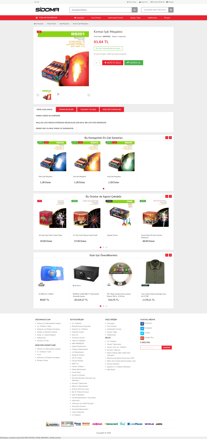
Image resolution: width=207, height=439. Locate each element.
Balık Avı (75, 364)
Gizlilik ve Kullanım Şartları (47, 332)
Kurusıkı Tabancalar (79, 383)
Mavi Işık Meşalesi (45, 176)
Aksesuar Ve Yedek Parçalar (83, 403)
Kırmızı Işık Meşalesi (80, 24)
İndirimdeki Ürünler (115, 18)
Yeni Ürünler (96, 18)
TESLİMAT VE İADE (88, 109)
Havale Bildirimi (158, 2)
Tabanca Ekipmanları (80, 349)
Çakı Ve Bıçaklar (78, 395)
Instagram (148, 328)
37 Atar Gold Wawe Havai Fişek (85, 235)
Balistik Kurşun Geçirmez (81, 326)
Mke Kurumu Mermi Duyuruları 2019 (120, 358)
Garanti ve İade (43, 340)
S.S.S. (39, 355)
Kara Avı (75, 335)
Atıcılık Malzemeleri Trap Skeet (84, 398)
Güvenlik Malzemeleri (80, 409)
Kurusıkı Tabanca (113, 350)
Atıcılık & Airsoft (78, 338)
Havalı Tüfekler (78, 366)
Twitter (147, 333)
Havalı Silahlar (77, 361)
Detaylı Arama (42, 360)
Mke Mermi (111, 370)
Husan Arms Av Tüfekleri (116, 347)
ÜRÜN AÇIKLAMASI (44, 109)
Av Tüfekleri (76, 323)
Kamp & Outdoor (78, 355)
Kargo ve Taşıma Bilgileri (46, 335)
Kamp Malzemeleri (79, 369)
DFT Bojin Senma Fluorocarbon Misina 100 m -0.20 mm (119, 295)
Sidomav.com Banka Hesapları (48, 329)
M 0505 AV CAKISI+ (46, 294)
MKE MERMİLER (78, 343)
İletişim (171, 2)
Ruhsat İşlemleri (113, 364)
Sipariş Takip (135, 18)
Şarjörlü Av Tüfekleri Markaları (118, 367)
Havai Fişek (51, 24)
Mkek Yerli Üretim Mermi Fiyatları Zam (121, 361)
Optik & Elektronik (79, 346)
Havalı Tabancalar (114, 344)
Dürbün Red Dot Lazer (80, 389)
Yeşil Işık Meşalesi (114, 176)
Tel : (38, 2)
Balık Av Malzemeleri (80, 386)
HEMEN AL (135, 62)
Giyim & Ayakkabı (78, 340)
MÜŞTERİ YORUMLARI (112, 109)
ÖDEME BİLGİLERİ (66, 109)
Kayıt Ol (144, 2)
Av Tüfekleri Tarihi (44, 326)
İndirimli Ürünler (78, 332)
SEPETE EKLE (113, 62)
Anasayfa (80, 18)
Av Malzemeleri (78, 352)
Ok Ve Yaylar (77, 358)
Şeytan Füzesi (112, 235)
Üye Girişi (133, 2)
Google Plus (149, 337)
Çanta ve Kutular (78, 375)
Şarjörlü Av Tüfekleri (80, 329)
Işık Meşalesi (64, 24)
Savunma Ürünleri (79, 406)
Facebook (148, 323)
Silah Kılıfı (75, 400)
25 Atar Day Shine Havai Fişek (50, 235)
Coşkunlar (122, 36)
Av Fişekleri (76, 415)
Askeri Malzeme (78, 412)
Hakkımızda (152, 18)
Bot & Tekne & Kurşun (80, 392)
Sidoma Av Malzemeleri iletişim (49, 323)
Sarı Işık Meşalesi (79, 176)
